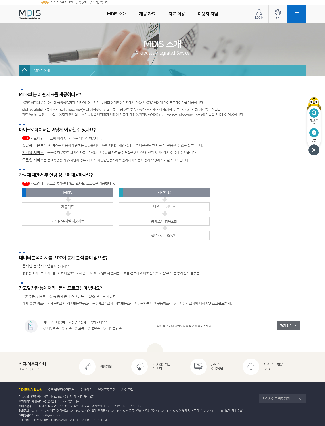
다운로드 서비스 (164, 207)
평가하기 (286, 326)
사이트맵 (127, 389)
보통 (81, 328)
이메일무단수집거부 (61, 389)
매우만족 (53, 328)
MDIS (41, 14)
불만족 (95, 328)
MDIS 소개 (42, 71)
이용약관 (86, 389)
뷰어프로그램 (107, 389)
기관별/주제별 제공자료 (67, 221)
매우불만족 (114, 328)
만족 (68, 328)
